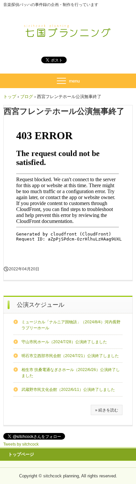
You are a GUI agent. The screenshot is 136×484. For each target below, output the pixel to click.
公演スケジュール (40, 304)
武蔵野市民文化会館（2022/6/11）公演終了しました (68, 389)
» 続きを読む (106, 410)
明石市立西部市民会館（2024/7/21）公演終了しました (70, 355)
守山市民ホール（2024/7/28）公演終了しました (64, 342)
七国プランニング (68, 29)
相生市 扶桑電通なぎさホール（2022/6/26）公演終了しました (70, 372)
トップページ (21, 454)
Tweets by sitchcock (21, 444)
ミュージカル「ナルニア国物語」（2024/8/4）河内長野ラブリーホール (70, 325)
